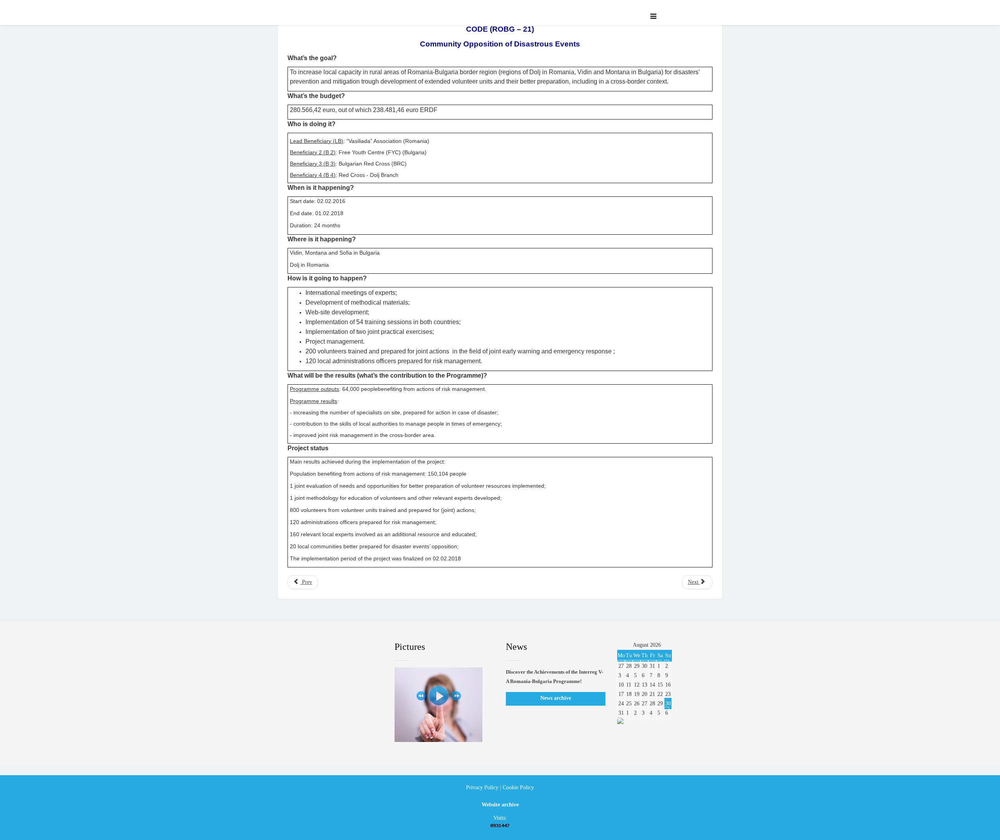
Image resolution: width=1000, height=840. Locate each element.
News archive (555, 698)
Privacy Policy (482, 787)
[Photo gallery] (444, 704)
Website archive (500, 805)
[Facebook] (294, 647)
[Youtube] (341, 647)
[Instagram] (365, 647)
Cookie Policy (518, 787)
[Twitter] (318, 647)
